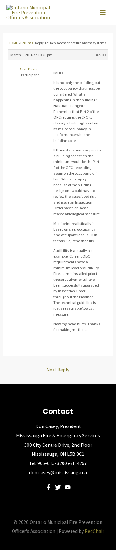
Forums (26, 43)
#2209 (101, 54)
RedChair (94, 531)
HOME (13, 43)
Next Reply (57, 370)
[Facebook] (48, 487)
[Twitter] (58, 487)
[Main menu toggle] (103, 12)
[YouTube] (68, 487)
